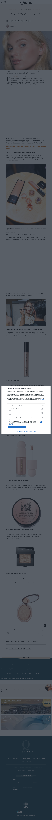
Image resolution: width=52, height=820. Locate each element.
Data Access (26, 431)
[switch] (41, 408)
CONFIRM (17, 427)
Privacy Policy (33, 431)
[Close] (48, 388)
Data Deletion (19, 431)
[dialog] (26, 410)
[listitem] (26, 405)
